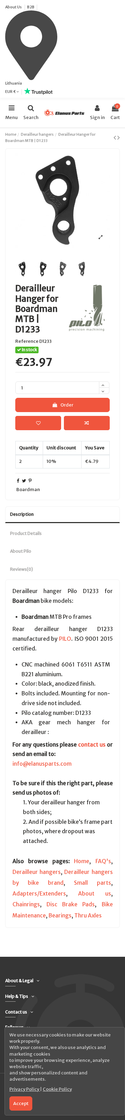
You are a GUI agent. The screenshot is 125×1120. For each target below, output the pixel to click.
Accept (20, 1103)
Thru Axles (88, 915)
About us (94, 893)
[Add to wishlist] (38, 423)
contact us (92, 744)
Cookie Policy (57, 1089)
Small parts (92, 883)
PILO (65, 639)
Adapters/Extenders (39, 893)
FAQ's (103, 861)
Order (66, 405)
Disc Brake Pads (71, 904)
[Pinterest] (30, 481)
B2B (30, 7)
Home (81, 861)
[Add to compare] (87, 423)
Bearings (60, 915)
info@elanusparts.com (42, 763)
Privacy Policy (24, 1089)
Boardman (28, 489)
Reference (27, 341)
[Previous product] (115, 137)
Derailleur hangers (36, 872)
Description (22, 514)
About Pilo (20, 551)
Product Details (26, 533)
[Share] (18, 481)
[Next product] (118, 137)
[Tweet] (24, 481)
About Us (13, 7)
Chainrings (26, 904)
